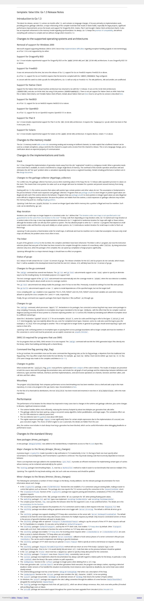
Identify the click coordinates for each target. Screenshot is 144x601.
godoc (49, 368)
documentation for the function (31, 504)
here (86, 94)
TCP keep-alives (93, 527)
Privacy (19, 598)
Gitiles (13, 598)
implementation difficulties (74, 49)
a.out (92, 444)
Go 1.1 (63, 358)
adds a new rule (42, 144)
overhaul (36, 243)
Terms (26, 598)
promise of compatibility (104, 30)
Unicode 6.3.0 (108, 589)
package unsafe (87, 193)
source (139, 598)
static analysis (78, 368)
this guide (40, 417)
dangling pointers (49, 200)
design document (26, 172)
